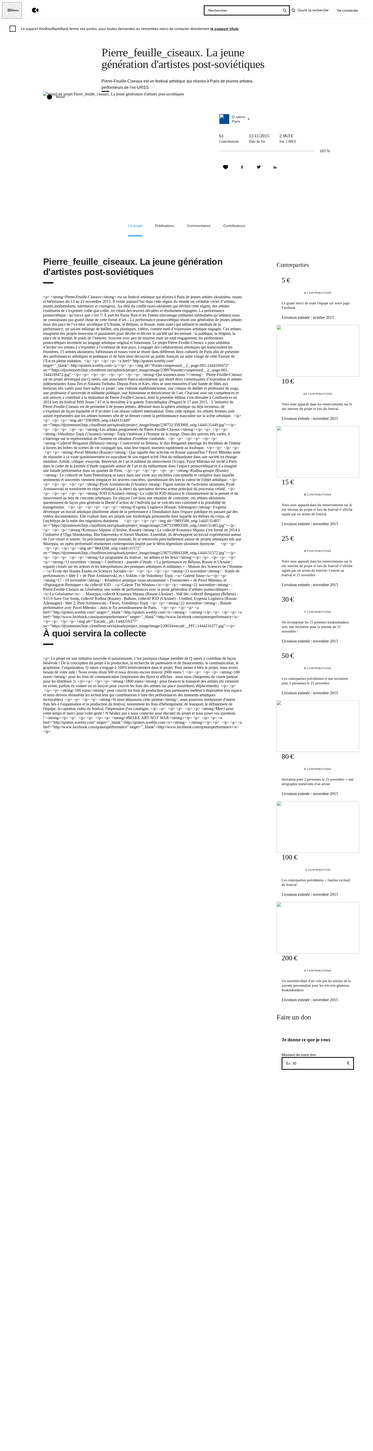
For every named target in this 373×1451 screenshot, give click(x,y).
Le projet (135, 226)
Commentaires (199, 226)
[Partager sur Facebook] (242, 167)
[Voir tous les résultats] (285, 10)
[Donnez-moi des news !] (225, 167)
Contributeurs (234, 226)
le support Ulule (224, 29)
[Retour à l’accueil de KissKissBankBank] (31, 10)
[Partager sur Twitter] (258, 167)
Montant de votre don (299, 1055)
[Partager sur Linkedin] (275, 167)
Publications (164, 226)
